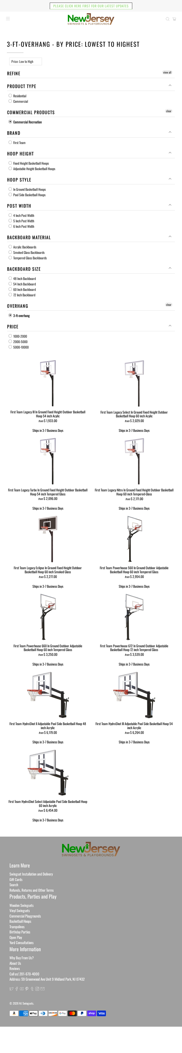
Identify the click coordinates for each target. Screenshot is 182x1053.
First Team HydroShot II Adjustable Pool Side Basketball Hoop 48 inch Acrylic (47, 725)
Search (13, 884)
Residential (19, 95)
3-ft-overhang (21, 315)
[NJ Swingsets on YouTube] (22, 989)
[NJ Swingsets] (91, 19)
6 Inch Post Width (23, 226)
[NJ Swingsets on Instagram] (37, 989)
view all (167, 72)
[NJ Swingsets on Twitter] (11, 989)
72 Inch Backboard (24, 294)
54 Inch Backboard (24, 283)
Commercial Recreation (27, 121)
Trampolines (17, 926)
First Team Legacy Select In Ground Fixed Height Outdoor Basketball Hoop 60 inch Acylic (134, 414)
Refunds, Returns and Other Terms (31, 890)
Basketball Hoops (20, 921)
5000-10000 (21, 347)
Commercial (20, 101)
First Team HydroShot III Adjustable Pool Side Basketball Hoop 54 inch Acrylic (134, 725)
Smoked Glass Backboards (29, 252)
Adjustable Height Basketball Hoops (34, 168)
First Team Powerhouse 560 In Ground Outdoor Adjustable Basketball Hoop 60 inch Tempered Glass (134, 569)
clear (168, 111)
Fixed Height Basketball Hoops (31, 163)
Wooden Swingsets (21, 905)
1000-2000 (20, 336)
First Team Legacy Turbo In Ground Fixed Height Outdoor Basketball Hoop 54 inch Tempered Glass (47, 491)
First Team (19, 142)
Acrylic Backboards (24, 246)
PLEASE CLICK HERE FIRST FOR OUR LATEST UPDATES (91, 5)
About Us (15, 963)
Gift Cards (16, 879)
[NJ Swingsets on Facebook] (17, 989)
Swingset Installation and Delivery (31, 873)
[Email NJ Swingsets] (43, 989)
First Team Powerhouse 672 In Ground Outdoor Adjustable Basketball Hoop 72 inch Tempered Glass (134, 647)
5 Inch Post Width (23, 220)
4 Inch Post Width (23, 215)
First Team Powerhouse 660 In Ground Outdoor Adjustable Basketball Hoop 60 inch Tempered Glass (48, 647)
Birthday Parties (19, 931)
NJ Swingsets (26, 1003)
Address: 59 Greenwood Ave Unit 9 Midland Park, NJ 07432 (47, 979)
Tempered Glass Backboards (30, 257)
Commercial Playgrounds (25, 915)
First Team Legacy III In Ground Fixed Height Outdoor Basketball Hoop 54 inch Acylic (47, 413)
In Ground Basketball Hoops (29, 189)
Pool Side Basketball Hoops (29, 194)
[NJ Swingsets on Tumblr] (32, 989)
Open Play (15, 937)
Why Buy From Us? (21, 957)
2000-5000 (20, 341)
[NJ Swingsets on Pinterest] (27, 989)
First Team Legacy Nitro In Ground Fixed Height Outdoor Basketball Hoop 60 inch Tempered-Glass (134, 491)
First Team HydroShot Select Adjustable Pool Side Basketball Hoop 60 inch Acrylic (48, 803)
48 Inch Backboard (24, 278)
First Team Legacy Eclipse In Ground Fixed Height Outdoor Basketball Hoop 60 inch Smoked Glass (48, 569)
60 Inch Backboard (24, 289)
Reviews (14, 968)
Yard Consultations (21, 942)
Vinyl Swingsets (19, 910)
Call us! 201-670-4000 (24, 973)
